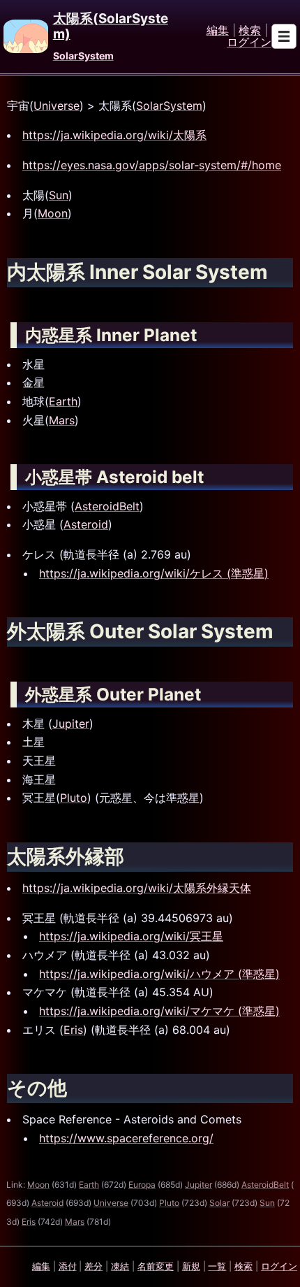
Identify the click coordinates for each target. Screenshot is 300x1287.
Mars (62, 420)
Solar (219, 1203)
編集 (218, 30)
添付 (68, 1266)
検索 (250, 30)
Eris (73, 1030)
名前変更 (155, 1266)
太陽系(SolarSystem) (110, 26)
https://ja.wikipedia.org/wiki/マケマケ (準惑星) (159, 1011)
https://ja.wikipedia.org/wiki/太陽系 (114, 135)
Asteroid (85, 524)
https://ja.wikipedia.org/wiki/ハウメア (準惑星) (159, 974)
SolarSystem (83, 56)
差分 (93, 1266)
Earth (63, 401)
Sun (58, 195)
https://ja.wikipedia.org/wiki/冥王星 (131, 936)
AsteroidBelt (107, 506)
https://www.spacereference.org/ (126, 1138)
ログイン (249, 42)
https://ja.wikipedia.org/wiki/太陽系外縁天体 (136, 888)
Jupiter (70, 724)
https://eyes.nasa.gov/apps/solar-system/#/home (151, 165)
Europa (142, 1184)
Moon (53, 213)
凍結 (120, 1266)
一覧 (217, 1266)
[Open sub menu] (284, 36)
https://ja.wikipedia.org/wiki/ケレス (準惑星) (154, 573)
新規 (191, 1266)
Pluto (73, 798)
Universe (56, 106)
